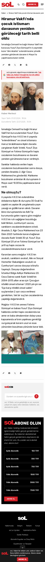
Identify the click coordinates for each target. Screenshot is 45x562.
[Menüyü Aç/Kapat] (42, 4)
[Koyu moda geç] (18, 4)
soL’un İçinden (14, 530)
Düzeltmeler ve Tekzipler (23, 544)
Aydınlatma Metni (29, 530)
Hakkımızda (9, 526)
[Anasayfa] (22, 518)
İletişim (19, 526)
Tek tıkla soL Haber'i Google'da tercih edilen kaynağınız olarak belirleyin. (24, 74)
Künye (37, 526)
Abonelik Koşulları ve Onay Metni (22, 539)
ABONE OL (32, 4)
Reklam (29, 526)
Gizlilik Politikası (22, 535)
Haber (3, 13)
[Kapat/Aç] (22, 546)
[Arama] (23, 4)
